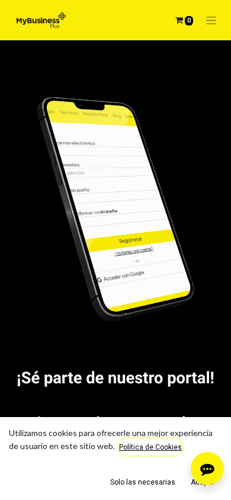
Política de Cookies (150, 447)
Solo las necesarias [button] (142, 482)
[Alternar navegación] (211, 20)
